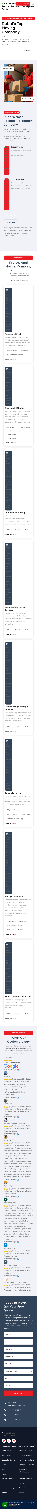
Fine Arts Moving (12, 814)
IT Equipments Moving (13, 810)
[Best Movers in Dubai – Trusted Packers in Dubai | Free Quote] (18, 9)
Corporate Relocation (24, 427)
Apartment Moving (12, 351)
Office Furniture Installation (15, 925)
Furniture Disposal (11, 438)
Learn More (9, 359)
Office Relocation (25, 1451)
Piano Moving (26, 814)
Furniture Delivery (11, 434)
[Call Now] (4, 1505)
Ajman (27, 529)
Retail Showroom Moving (13, 431)
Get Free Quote (9, 50)
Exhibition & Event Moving (15, 819)
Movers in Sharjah (9, 1488)
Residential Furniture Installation (17, 921)
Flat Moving (6, 1451)
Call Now (27, 50)
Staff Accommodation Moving (15, 354)
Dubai (8, 529)
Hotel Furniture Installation (15, 930)
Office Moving (10, 427)
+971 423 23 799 (23, 4)
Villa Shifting (24, 351)
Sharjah (17, 529)
